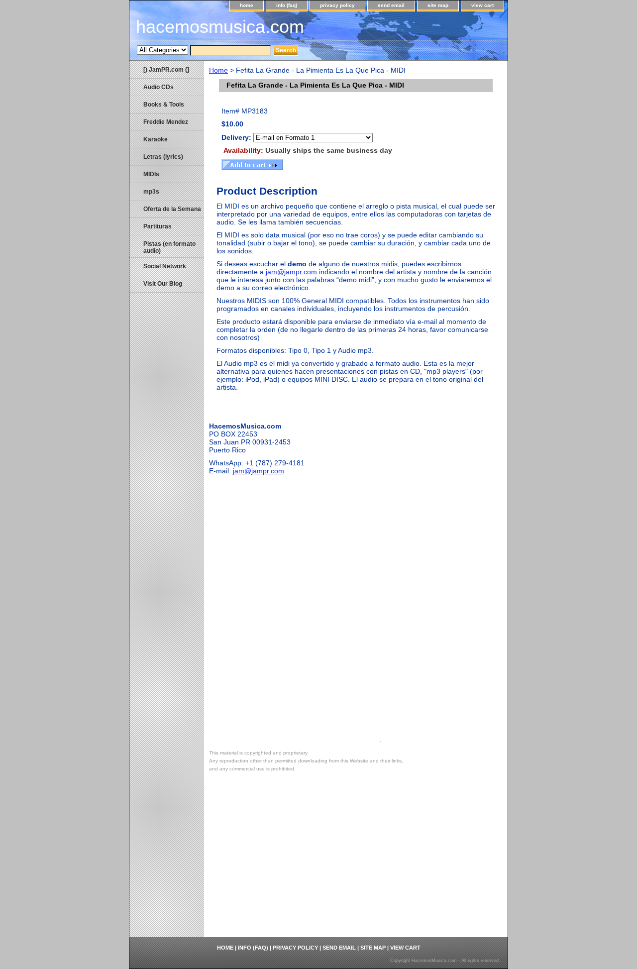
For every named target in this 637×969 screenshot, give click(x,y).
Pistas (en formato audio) (169, 247)
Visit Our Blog (162, 283)
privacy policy (337, 5)
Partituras (157, 226)
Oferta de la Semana (172, 209)
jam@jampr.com (291, 272)
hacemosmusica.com (220, 26)
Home (218, 70)
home (246, 5)
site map (437, 5)
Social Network (164, 266)
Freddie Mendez (165, 121)
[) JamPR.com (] (166, 69)
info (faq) (286, 5)
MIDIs (151, 174)
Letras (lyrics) (163, 156)
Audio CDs (158, 87)
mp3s (151, 191)
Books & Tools (163, 104)
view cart (482, 5)
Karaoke (155, 139)
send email (391, 5)
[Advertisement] (356, 862)
